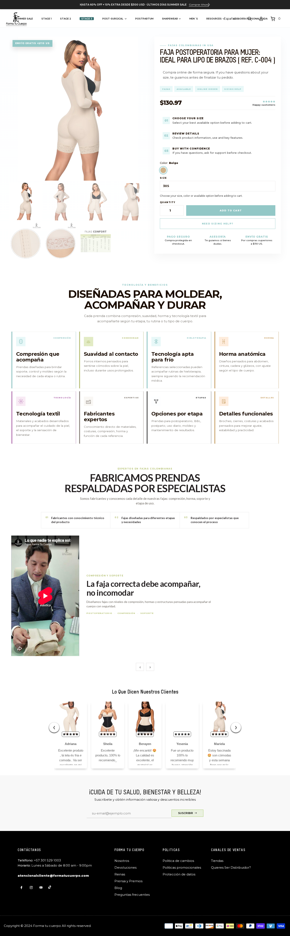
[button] (209, 4)
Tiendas (217, 861)
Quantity (167, 202)
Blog (118, 888)
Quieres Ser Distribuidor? (231, 867)
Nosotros (121, 861)
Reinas (119, 874)
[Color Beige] (163, 170)
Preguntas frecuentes (132, 895)
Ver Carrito (224, 58)
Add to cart (231, 210)
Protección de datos (179, 874)
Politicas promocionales (182, 867)
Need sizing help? (217, 223)
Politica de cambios (178, 861)
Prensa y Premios (128, 881)
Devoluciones (125, 867)
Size (163, 178)
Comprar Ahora (199, 4)
